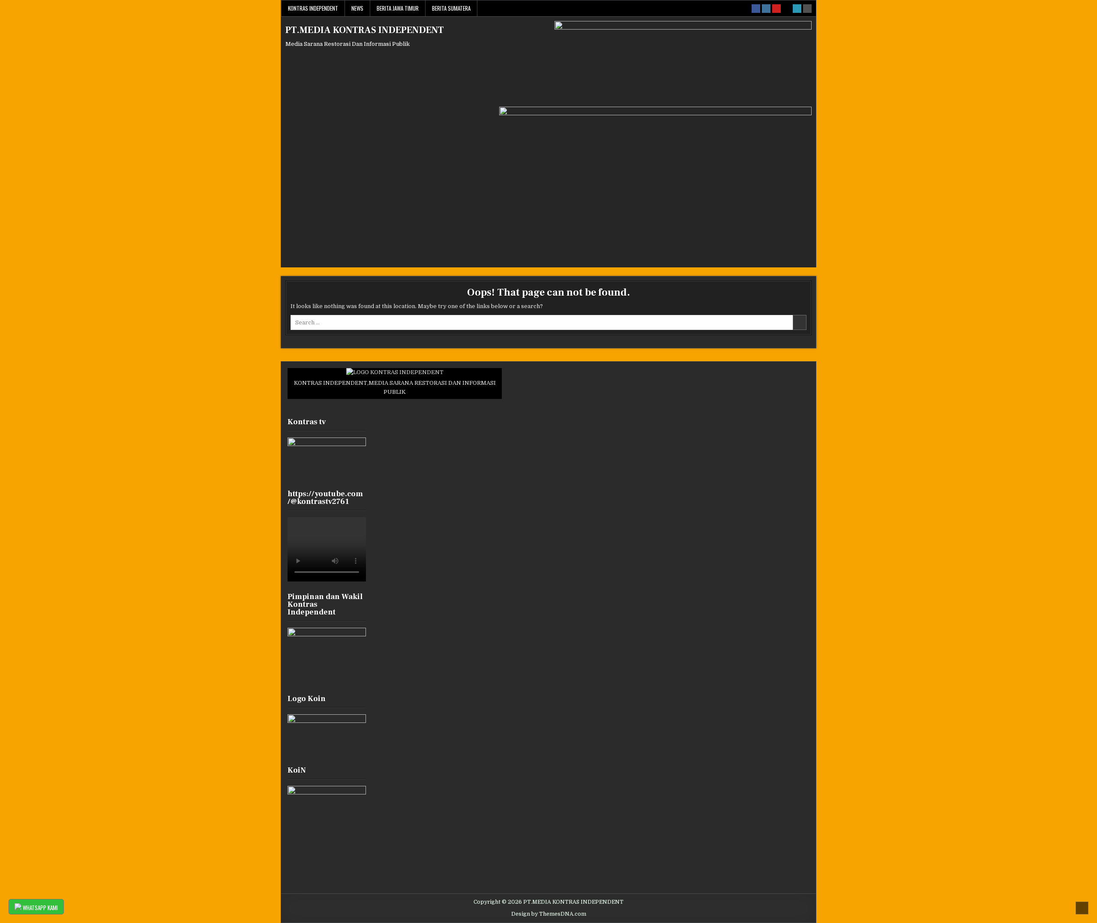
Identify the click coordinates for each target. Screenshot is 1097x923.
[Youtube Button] (776, 8)
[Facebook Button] (756, 8)
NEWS (357, 8)
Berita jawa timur (398, 8)
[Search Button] (807, 8)
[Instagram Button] (766, 8)
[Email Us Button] (797, 8)
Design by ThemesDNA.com (548, 914)
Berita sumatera (451, 8)
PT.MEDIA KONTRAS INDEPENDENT (364, 30)
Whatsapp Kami (39, 907)
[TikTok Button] (786, 8)
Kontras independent (313, 8)
